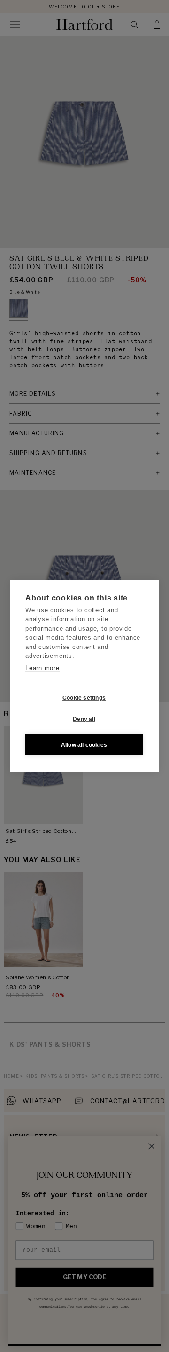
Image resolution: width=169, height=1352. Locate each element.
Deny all (84, 718)
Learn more (42, 667)
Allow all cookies (84, 744)
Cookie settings (84, 697)
